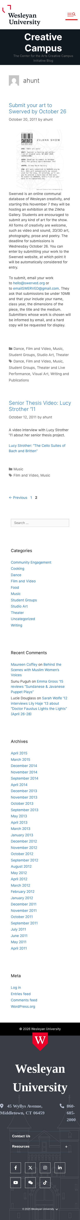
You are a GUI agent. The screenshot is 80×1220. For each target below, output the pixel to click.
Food (15, 587)
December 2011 (24, 904)
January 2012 (22, 898)
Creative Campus (43, 42)
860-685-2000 (71, 1112)
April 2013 (19, 822)
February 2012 (22, 892)
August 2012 (21, 866)
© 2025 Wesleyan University (38, 1209)
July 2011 (18, 929)
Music (58, 349)
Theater (62, 355)
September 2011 (24, 923)
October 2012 (22, 854)
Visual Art (40, 374)
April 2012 (19, 879)
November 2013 (24, 797)
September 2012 (24, 860)
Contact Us (21, 1136)
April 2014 (19, 785)
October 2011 (22, 917)
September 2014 (24, 778)
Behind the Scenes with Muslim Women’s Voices (36, 669)
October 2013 (22, 803)
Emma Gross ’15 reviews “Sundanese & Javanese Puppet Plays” (38, 686)
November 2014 (24, 772)
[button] (71, 14)
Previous (18, 498)
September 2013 (24, 810)
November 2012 (24, 848)
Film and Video (38, 349)
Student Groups (22, 355)
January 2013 (22, 835)
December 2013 (24, 791)
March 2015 (20, 759)
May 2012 (19, 873)
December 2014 (24, 766)
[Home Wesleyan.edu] (40, 1041)
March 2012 (20, 885)
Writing (16, 625)
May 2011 (18, 942)
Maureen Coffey (24, 664)
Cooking (17, 568)
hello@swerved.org (29, 283)
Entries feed (21, 994)
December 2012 (24, 841)
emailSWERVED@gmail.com (36, 288)
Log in (16, 987)
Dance (19, 349)
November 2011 (24, 911)
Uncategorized (23, 619)
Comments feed (24, 1000)
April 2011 (19, 948)
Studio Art (45, 355)
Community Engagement (31, 562)
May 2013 (19, 816)
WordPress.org (23, 1006)
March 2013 (20, 829)
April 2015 (19, 753)
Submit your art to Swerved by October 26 (37, 108)
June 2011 (19, 936)
